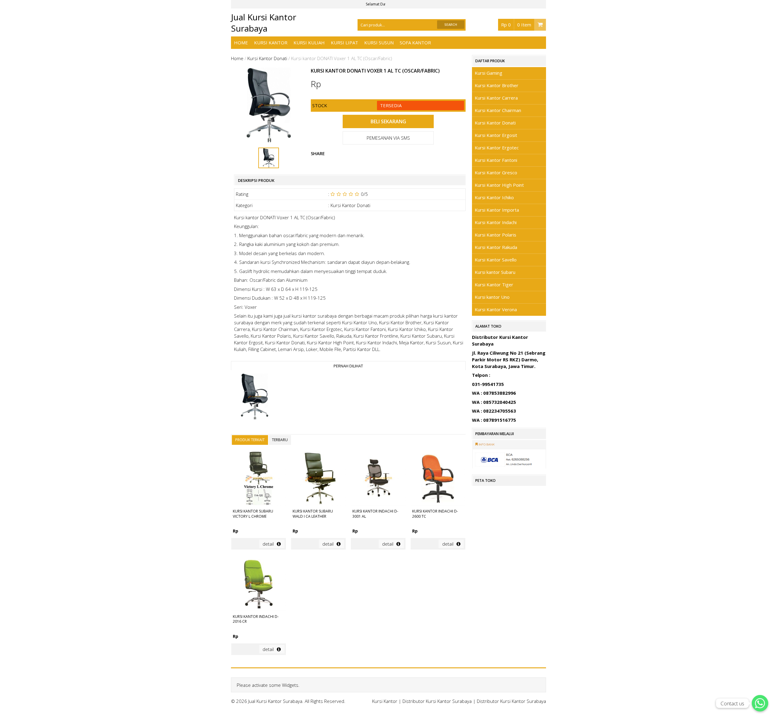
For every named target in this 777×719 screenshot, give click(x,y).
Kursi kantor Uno (492, 297)
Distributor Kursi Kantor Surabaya (437, 701)
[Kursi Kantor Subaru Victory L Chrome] (258, 479)
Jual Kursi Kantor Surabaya (263, 22)
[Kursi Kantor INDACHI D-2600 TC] (438, 479)
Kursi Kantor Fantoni (496, 160)
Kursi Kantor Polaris (495, 235)
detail (268, 544)
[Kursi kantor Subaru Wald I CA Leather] (318, 479)
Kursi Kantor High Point (499, 185)
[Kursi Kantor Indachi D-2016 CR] (258, 584)
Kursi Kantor (270, 42)
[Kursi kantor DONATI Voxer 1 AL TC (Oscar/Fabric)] (254, 397)
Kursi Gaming (488, 73)
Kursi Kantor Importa (497, 210)
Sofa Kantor (415, 42)
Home (241, 42)
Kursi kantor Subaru (495, 272)
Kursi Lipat (344, 42)
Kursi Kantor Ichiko (494, 197)
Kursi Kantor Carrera (496, 98)
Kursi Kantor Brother (496, 85)
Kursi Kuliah (309, 42)
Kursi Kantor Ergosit (496, 135)
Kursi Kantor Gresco (496, 172)
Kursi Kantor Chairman (498, 110)
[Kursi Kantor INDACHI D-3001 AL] (378, 479)
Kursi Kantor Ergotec (497, 148)
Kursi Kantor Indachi (496, 222)
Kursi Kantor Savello (496, 260)
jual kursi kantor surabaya (310, 316)
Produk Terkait (250, 439)
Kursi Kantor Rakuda (496, 247)
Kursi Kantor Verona (496, 309)
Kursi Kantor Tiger (494, 284)
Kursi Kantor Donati (267, 58)
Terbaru (280, 439)
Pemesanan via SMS (388, 138)
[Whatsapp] (760, 703)
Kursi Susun (379, 42)
